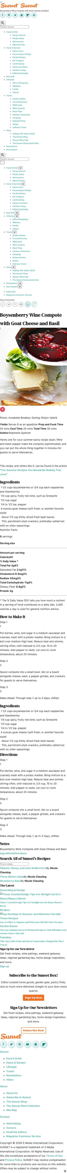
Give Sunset (11, 149)
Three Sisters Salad (12, 876)
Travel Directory (19, 102)
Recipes (5, 909)
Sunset (4, 1051)
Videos (15, 92)
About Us (12, 1093)
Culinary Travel (19, 127)
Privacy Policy (13, 1159)
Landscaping (18, 64)
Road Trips (17, 111)
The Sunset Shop (20, 137)
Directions (20, 853)
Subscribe (11, 291)
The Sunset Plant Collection (23, 1105)
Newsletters (11, 146)
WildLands (17, 105)
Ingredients (7, 853)
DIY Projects (18, 60)
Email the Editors (16, 1132)
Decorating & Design (21, 54)
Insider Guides (19, 99)
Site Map (11, 1110)
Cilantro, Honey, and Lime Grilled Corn (23, 868)
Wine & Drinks (18, 44)
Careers (11, 1127)
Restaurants (18, 41)
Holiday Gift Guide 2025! (23, 134)
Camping (16, 118)
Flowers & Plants (20, 67)
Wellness (16, 86)
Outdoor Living (19, 70)
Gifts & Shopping (20, 83)
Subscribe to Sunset (18, 1097)
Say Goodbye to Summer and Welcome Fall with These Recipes (31, 922)
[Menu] (1, 2)
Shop (8, 130)
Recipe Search (19, 35)
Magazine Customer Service (19, 295)
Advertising (13, 1123)
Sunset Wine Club (20, 140)
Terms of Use (54, 1155)
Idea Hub (10, 76)
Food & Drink (12, 32)
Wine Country (18, 108)
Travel (9, 95)
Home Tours (17, 51)
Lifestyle (10, 79)
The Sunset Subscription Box (25, 143)
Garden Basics (19, 57)
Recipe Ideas (18, 38)
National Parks (19, 121)
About (3, 1086)
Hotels (15, 124)
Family (15, 89)
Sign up (4, 966)
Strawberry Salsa (10, 880)
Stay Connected (7, 300)
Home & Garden (13, 48)
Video (9, 1079)
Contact (5, 1116)
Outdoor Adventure (21, 114)
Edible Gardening (20, 73)
